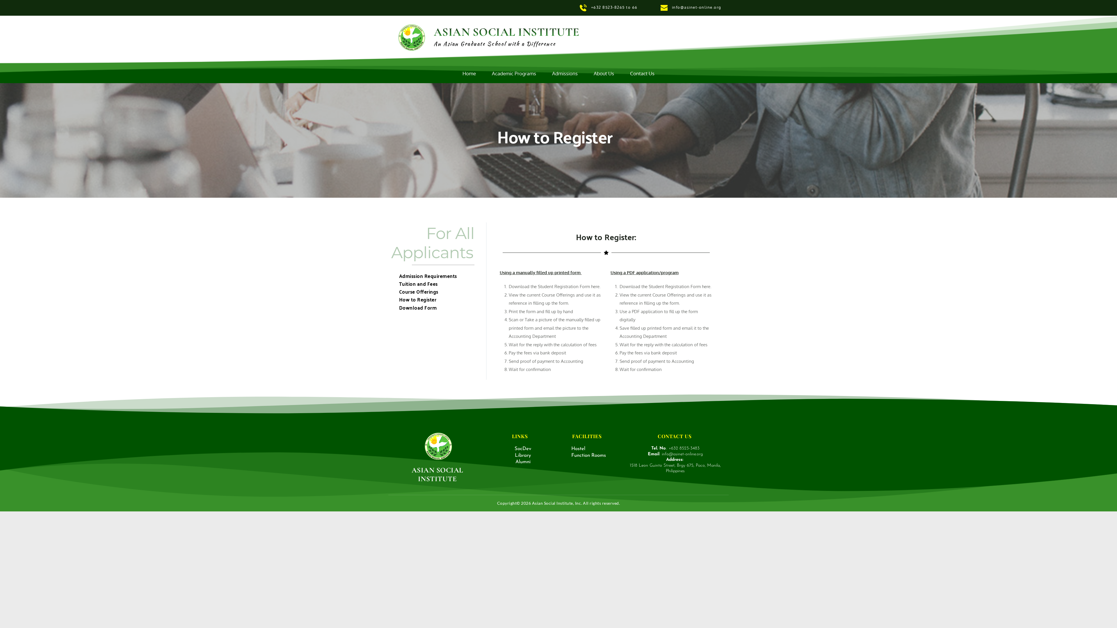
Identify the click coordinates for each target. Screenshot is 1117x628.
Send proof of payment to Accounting (546, 361)
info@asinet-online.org (697, 7)
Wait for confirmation (530, 369)
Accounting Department (533, 336)
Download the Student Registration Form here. (555, 286)
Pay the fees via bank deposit (537, 353)
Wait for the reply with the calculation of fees (553, 344)
